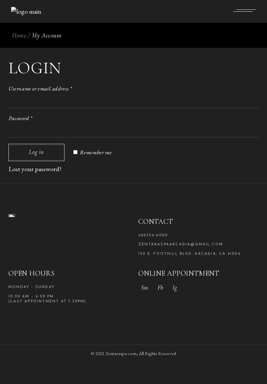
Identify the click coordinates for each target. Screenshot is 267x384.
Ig (175, 287)
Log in (36, 152)
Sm (144, 287)
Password (20, 118)
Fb (160, 287)
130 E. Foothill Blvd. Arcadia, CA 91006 (189, 254)
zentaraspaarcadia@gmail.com (180, 244)
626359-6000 (153, 235)
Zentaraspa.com (120, 353)
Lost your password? (35, 169)
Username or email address (40, 88)
